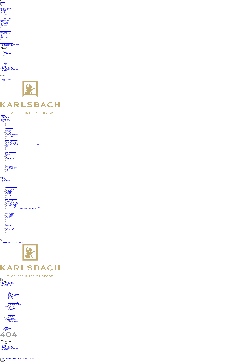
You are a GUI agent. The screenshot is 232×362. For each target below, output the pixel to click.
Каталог (7, 290)
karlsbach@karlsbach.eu (6, 57)
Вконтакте (5, 62)
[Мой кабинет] (1, 241)
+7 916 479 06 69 (7, 45)
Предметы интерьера (12, 308)
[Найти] (1, 5)
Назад (8, 288)
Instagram (5, 64)
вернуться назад (3, 340)
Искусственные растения (13, 321)
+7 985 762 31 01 (9, 44)
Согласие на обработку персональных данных (11, 358)
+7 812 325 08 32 (4, 40)
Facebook (5, 63)
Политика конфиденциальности (27, 358)
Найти (2, 360)
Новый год (10, 293)
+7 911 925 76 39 (7, 43)
